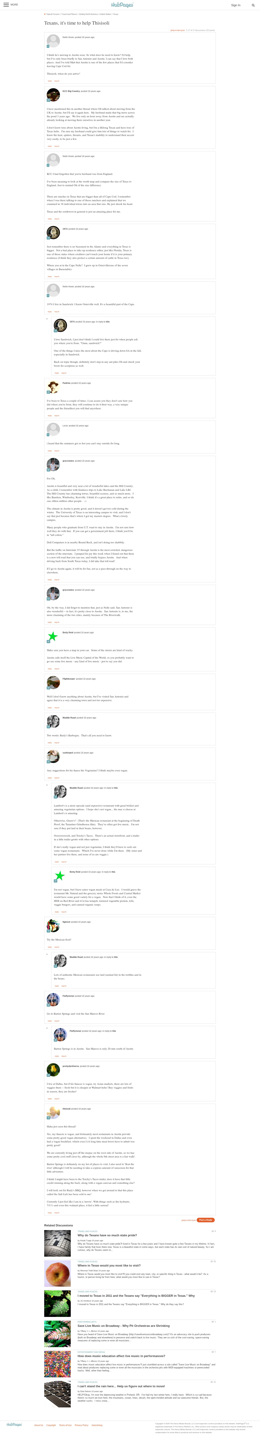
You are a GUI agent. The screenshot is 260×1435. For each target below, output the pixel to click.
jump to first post (189, 1220)
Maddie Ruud (69, 718)
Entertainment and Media (91, 1352)
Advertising (97, 1425)
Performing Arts (87, 1322)
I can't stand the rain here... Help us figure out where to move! (121, 1386)
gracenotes (68, 461)
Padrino (66, 383)
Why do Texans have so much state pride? (107, 1235)
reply (50, 81)
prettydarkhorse (71, 1066)
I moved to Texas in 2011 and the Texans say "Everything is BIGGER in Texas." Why (136, 1295)
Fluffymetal (68, 996)
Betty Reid (68, 632)
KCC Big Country (71, 91)
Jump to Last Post (178, 30)
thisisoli (66, 1109)
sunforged (68, 753)
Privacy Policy (81, 1425)
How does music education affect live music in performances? (121, 1356)
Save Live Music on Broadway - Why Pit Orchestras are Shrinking (124, 1326)
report (56, 81)
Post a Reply (205, 1220)
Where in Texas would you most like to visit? (109, 1265)
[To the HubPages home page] (14, 1425)
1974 (65, 229)
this (108, 322)
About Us (38, 1425)
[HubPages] (122, 5)
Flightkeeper (69, 679)
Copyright (51, 1425)
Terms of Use (65, 1425)
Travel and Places (87, 1231)
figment (66, 922)
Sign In (235, 5)
